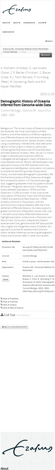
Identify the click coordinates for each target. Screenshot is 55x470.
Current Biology (10, 52)
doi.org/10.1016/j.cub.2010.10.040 (38, 247)
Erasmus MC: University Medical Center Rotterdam (25, 49)
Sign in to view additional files (15, 327)
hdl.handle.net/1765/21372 (35, 250)
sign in (50, 41)
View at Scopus (9, 305)
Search (46, 55)
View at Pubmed (10, 302)
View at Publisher (11, 298)
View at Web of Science (13, 308)
